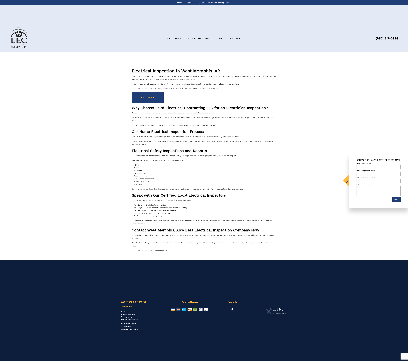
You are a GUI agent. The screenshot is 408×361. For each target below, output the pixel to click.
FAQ (200, 38)
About (178, 38)
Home (169, 38)
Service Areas (234, 38)
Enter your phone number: (365, 170)
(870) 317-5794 (387, 38)
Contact (220, 38)
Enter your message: (363, 185)
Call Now (147, 97)
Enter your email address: (365, 178)
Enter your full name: (364, 163)
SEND (396, 200)
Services (188, 38)
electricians (152, 117)
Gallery (209, 38)
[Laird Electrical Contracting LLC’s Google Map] (232, 310)
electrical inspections (157, 84)
